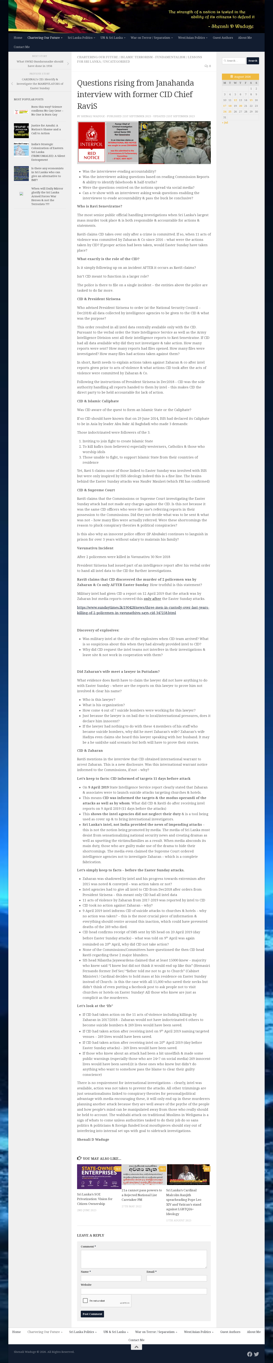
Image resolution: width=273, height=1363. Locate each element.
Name (86, 1271)
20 (240, 106)
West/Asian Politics (191, 37)
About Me (245, 37)
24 (224, 111)
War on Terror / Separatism (150, 37)
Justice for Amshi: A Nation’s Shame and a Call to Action (46, 129)
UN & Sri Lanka (111, 37)
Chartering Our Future (43, 37)
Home (18, 37)
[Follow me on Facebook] (249, 1354)
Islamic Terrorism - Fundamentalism (153, 57)
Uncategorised (116, 61)
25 (229, 111)
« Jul (225, 122)
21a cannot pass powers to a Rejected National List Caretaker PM (142, 1195)
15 (251, 100)
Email (152, 1271)
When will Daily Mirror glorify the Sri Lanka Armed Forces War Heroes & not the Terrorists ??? (47, 196)
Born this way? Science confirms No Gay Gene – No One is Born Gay (47, 110)
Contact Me (22, 47)
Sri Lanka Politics (80, 37)
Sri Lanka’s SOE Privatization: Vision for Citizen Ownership (95, 1199)
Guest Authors (223, 37)
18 (229, 106)
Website (86, 1284)
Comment (88, 1246)
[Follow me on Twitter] (256, 1354)
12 (235, 100)
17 (224, 106)
